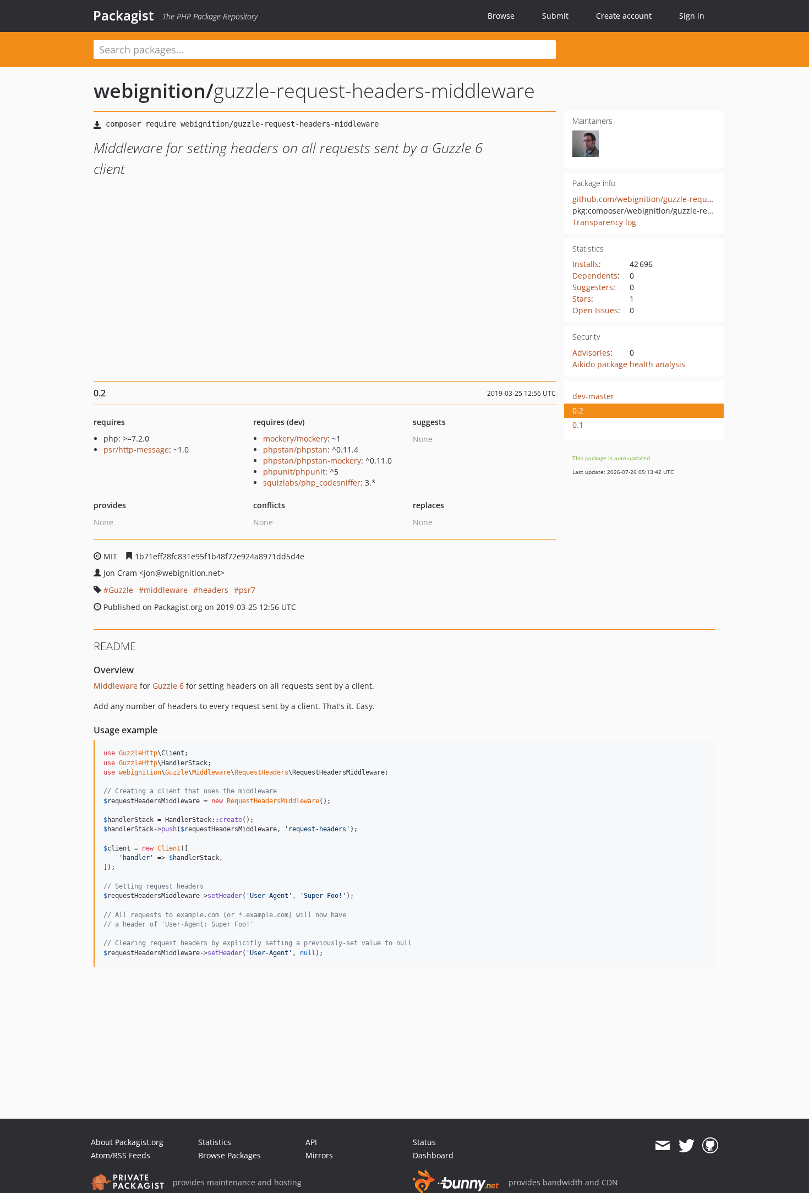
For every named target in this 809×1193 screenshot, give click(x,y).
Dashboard (433, 1155)
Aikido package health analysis (628, 364)
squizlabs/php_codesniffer (311, 482)
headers (213, 590)
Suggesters (592, 287)
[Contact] (662, 1146)
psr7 (247, 590)
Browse (501, 15)
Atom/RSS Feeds (120, 1155)
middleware (166, 590)
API (311, 1142)
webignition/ (154, 90)
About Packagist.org (127, 1142)
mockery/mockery (295, 438)
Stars (581, 298)
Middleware (116, 685)
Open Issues (595, 310)
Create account (624, 15)
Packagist (123, 15)
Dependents (594, 275)
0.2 (577, 410)
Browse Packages (229, 1155)
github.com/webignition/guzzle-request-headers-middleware (685, 199)
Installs (585, 264)
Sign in (691, 15)
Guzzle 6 (168, 685)
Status (424, 1142)
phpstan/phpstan (295, 449)
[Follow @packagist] (687, 1146)
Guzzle (120, 590)
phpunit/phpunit (294, 471)
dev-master (593, 396)
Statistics (214, 1142)
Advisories (591, 352)
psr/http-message (136, 449)
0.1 (577, 425)
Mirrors (319, 1155)
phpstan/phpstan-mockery (312, 460)
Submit (555, 15)
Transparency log (604, 222)
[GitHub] (710, 1146)
